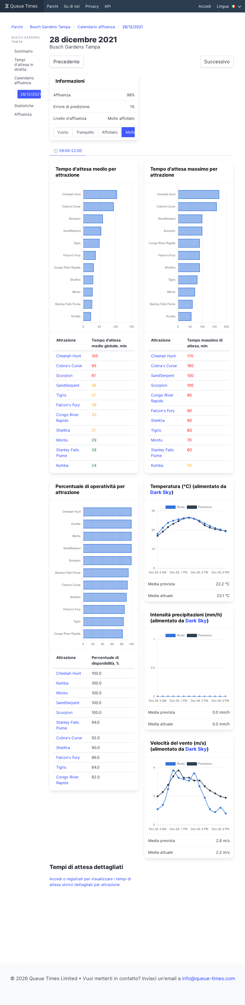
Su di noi (72, 6)
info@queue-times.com (208, 978)
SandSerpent (67, 385)
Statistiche (23, 105)
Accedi (205, 6)
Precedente (66, 62)
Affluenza (23, 114)
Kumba (62, 465)
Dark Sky (161, 492)
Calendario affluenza (24, 80)
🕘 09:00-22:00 (67, 150)
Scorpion (64, 375)
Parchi (52, 6)
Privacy (92, 6)
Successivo (217, 62)
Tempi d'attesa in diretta (23, 64)
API (108, 6)
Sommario (23, 51)
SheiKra (63, 430)
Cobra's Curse (69, 365)
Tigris (61, 395)
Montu (62, 440)
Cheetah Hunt (68, 355)
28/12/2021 (30, 94)
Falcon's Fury (68, 404)
